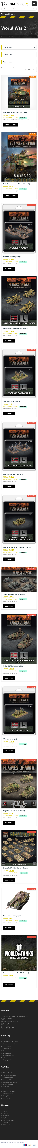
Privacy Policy (6, 1096)
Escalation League (8, 1077)
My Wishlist (6, 1115)
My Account (6, 1111)
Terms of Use (6, 1098)
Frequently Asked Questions (10, 1042)
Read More (9, 268)
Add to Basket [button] (10, 124)
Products (3, 37)
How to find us (7, 1089)
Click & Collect (7, 1048)
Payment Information (8, 1055)
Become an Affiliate (8, 1093)
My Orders (5, 1113)
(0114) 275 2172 (7, 1019)
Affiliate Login (6, 1125)
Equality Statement (8, 1084)
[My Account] (22, 4)
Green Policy (6, 1086)
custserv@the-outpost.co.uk (10, 1021)
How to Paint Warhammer (9, 1075)
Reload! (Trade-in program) (10, 1073)
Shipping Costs (7, 1053)
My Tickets (6, 1118)
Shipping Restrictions (8, 1060)
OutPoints (5, 1122)
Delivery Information (8, 1051)
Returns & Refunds (8, 1058)
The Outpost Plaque (8, 1120)
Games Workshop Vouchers (10, 1082)
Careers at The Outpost (9, 1091)
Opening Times (7, 1024)
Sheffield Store (7, 1046)
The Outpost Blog (8, 1080)
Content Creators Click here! (10, 1044)
